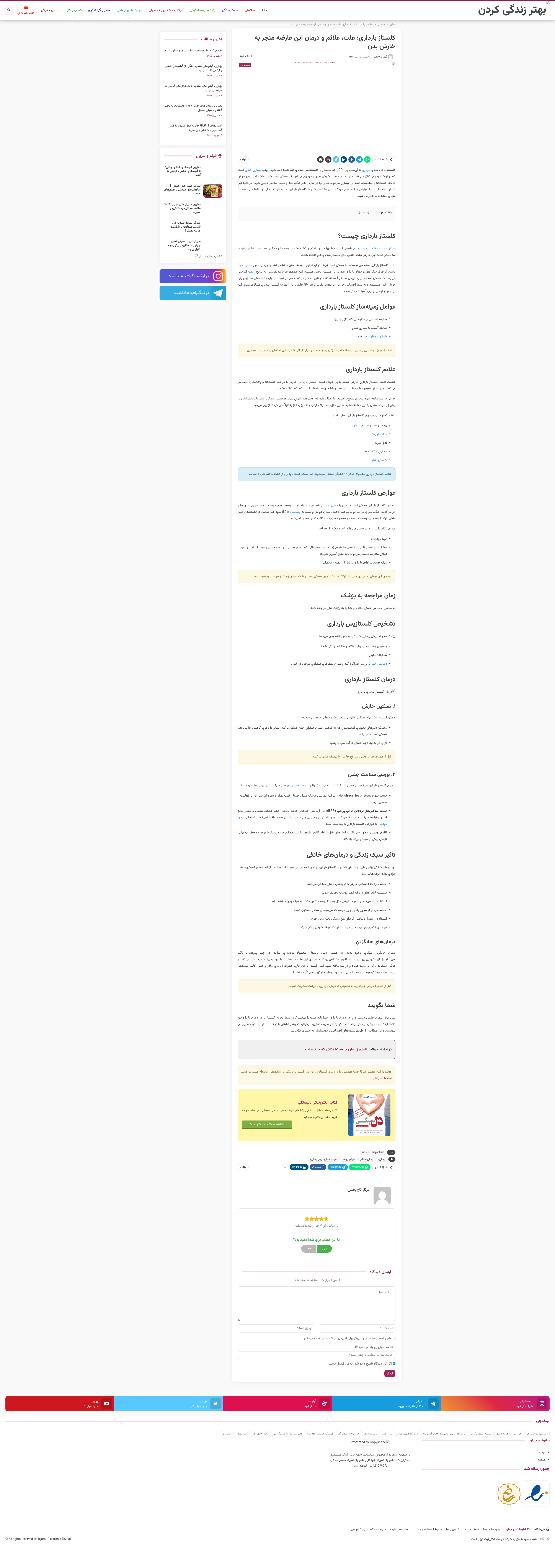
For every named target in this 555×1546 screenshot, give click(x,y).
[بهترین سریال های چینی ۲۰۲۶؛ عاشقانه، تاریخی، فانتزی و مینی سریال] (212, 209)
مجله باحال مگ (261, 1434)
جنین (334, 505)
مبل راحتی (387, 1434)
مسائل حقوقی (50, 10)
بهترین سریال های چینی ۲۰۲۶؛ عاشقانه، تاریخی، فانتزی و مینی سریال (193, 108)
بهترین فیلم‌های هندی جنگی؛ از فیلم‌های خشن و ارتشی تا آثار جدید (193, 68)
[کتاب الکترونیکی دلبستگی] (369, 1115)
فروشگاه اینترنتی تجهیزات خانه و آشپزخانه (444, 1434)
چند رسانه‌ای (25, 13)
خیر (308, 1248)
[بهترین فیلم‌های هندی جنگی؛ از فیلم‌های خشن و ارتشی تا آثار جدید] (212, 172)
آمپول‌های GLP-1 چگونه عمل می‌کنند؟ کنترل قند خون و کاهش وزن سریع (195, 128)
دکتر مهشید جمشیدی (537, 1434)
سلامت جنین (300, 785)
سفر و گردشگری (99, 10)
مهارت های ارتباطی (129, 10)
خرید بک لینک (371, 1434)
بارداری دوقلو (379, 336)
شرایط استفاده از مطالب (427, 1529)
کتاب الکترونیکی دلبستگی (317, 1103)
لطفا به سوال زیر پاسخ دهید (376, 1347)
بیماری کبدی (253, 170)
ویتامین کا (293, 511)
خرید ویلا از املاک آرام (348, 1434)
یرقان (356, 425)
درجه (542, 1452)
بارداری (366, 170)
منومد (541, 1459)
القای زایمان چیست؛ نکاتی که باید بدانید (335, 1050)
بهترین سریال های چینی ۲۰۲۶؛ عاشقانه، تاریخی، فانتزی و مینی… (182, 208)
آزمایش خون (379, 663)
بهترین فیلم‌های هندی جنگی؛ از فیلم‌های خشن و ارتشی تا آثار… (183, 171)
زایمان (251, 271)
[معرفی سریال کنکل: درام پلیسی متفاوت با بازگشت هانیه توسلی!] (212, 228)
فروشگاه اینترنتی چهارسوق (320, 1434)
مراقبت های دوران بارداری (323, 1159)
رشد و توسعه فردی (202, 10)
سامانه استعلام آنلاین (481, 1434)
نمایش (364, 213)
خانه (264, 10)
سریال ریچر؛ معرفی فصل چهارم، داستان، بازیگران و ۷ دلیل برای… (184, 245)
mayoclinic (378, 1152)
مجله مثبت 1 (241, 1434)
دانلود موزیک (295, 1434)
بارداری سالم (366, 1159)
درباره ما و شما (492, 1529)
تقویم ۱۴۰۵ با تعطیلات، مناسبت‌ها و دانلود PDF (193, 50)
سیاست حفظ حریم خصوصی (368, 1529)
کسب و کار (74, 10)
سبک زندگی (230, 10)
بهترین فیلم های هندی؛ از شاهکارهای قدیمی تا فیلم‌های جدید (193, 88)
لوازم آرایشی (279, 1434)
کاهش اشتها (379, 460)
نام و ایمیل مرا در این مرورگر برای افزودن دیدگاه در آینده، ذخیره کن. (347, 1338)
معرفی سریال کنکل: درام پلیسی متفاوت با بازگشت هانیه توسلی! (185, 227)
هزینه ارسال (502, 1434)
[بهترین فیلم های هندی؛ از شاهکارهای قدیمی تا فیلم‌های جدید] (212, 191)
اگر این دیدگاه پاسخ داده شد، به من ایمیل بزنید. (360, 1363)
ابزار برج (226, 1434)
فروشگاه (539, 1529)
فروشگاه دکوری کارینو (407, 1434)
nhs (364, 1152)
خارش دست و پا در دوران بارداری (374, 248)
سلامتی (250, 10)
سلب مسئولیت (399, 1529)
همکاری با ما (471, 1529)
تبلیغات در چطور (516, 1529)
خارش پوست (348, 1159)
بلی (324, 1248)
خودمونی (517, 1434)
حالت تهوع (380, 434)
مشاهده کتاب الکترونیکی (267, 1124)
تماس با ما (452, 1529)
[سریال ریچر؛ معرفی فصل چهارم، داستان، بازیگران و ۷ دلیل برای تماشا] (212, 246)
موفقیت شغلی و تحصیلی (166, 10)
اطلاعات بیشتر (382, 1078)
